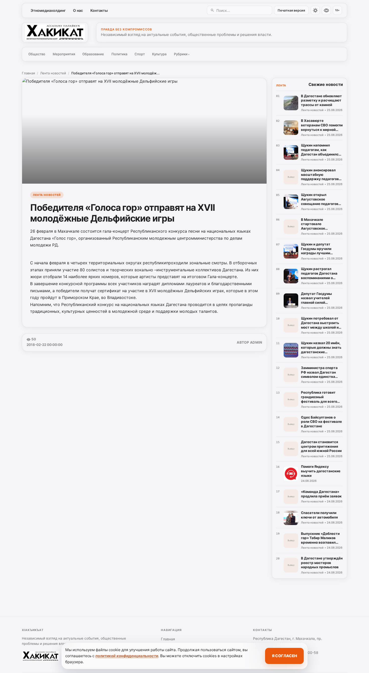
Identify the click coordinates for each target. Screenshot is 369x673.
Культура (159, 54)
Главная (28, 73)
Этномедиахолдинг (48, 10)
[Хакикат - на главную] (55, 32)
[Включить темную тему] (315, 10)
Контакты (99, 10)
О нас (78, 10)
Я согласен (284, 655)
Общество (36, 54)
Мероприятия (64, 54)
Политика (119, 54)
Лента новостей (53, 73)
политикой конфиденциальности (126, 655)
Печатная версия (291, 10)
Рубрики (182, 54)
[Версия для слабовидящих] (326, 10)
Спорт (140, 54)
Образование (93, 54)
